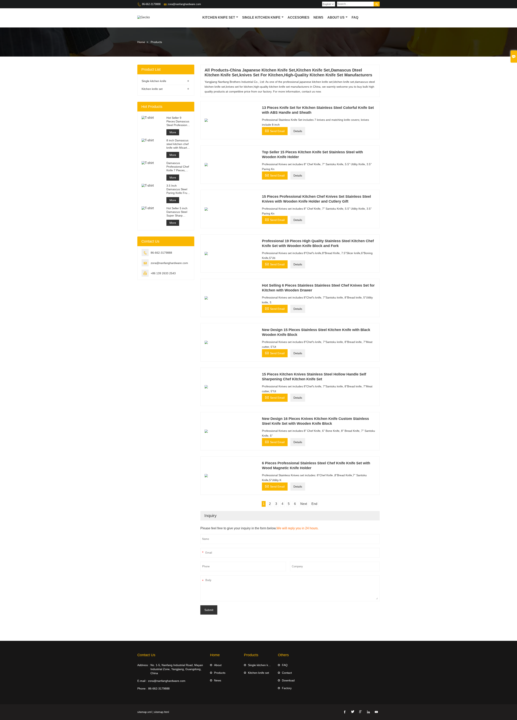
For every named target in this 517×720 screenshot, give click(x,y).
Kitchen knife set (152, 88)
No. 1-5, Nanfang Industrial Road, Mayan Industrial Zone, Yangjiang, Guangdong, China (176, 669)
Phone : (142, 688)
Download (288, 680)
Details (297, 131)
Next (303, 504)
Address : (143, 665)
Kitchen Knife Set (218, 17)
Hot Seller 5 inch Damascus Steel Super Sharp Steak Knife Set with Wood (176, 212)
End (314, 504)
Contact (287, 672)
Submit (208, 610)
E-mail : (142, 680)
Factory (287, 688)
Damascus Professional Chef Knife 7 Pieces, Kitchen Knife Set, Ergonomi (177, 166)
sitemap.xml (144, 712)
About (218, 665)
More (172, 132)
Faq (355, 17)
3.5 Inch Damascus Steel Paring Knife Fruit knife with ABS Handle (177, 189)
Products (219, 672)
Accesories (298, 17)
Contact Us (146, 655)
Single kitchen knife (261, 17)
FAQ (285, 665)
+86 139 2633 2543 (163, 273)
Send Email (275, 130)
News (318, 17)
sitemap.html (161, 712)
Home (141, 42)
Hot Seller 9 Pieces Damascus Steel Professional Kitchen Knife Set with (177, 121)
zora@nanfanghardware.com (184, 4)
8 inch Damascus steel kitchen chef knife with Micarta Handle (177, 144)
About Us (336, 17)
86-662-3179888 (151, 4)
